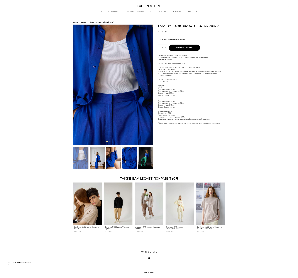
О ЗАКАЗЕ (177, 11)
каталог (75, 22)
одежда (83, 22)
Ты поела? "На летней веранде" (139, 11)
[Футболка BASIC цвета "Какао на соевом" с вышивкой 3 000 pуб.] (210, 204)
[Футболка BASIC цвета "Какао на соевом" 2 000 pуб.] (87, 204)
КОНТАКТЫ (192, 11)
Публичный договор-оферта (19, 262)
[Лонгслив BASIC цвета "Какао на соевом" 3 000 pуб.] (149, 204)
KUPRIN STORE (149, 6)
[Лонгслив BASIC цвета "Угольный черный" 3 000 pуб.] (118, 204)
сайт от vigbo (149, 272)
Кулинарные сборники (110, 11)
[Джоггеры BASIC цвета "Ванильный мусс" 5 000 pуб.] (180, 204)
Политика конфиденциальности (21, 265)
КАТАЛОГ (162, 11)
